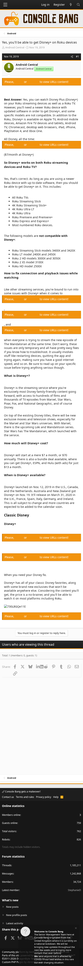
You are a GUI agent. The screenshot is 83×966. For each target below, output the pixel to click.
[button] (5, 4)
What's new (10, 900)
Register (34, 82)
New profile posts (16, 915)
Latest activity (14, 923)
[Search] (78, 4)
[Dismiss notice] (75, 929)
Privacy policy (43, 797)
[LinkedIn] (38, 666)
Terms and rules (25, 797)
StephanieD (74, 890)
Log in (19, 82)
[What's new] (71, 4)
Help (55, 797)
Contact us (8, 797)
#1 (77, 56)
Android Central (14, 47)
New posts (12, 907)
